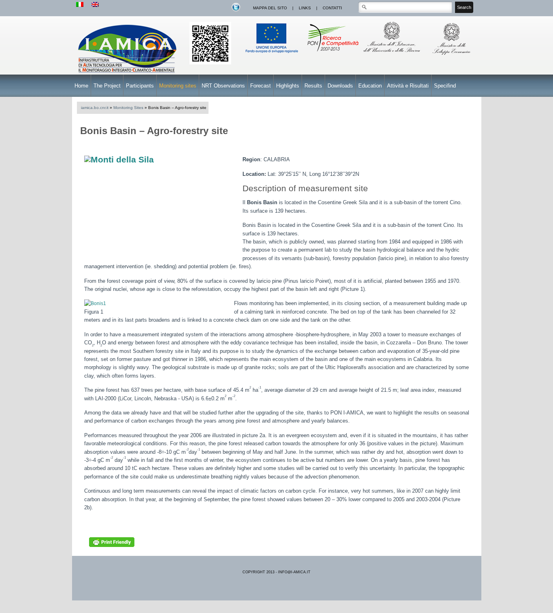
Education (370, 86)
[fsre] (273, 55)
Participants (140, 86)
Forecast (260, 86)
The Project (107, 86)
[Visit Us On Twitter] (235, 10)
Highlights (287, 86)
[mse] (452, 55)
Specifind (445, 86)
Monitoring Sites (128, 107)
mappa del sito (270, 8)
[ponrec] (333, 55)
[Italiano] (79, 5)
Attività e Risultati (408, 86)
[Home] (128, 73)
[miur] (392, 55)
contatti (332, 8)
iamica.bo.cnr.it (94, 107)
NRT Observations (223, 86)
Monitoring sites (177, 86)
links (305, 8)
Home (81, 86)
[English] (95, 5)
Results (313, 86)
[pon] (210, 63)
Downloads (340, 86)
